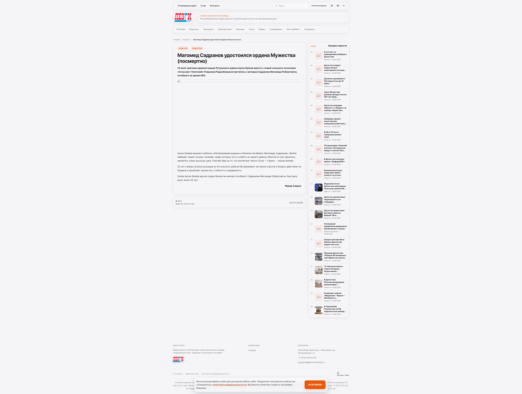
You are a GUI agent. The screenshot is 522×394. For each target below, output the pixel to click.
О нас (203, 5)
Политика (180, 29)
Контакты (214, 5)
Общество (194, 29)
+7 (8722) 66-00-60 (307, 357)
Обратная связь (192, 374)
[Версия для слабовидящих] (337, 5)
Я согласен (315, 384)
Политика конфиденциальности (215, 374)
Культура (240, 29)
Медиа (262, 29)
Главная (176, 39)
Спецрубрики (276, 29)
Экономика (208, 29)
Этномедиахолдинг (187, 5)
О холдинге (178, 374)
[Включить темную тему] (331, 5)
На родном (309, 29)
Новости (186, 39)
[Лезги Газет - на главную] (183, 17)
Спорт (252, 29)
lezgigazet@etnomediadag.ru (311, 362)
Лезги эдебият (293, 29)
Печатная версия (318, 6)
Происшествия (225, 29)
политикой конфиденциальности (230, 384)
